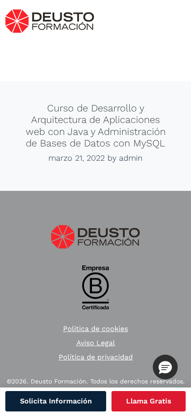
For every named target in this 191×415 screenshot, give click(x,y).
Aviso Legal (95, 343)
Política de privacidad (96, 357)
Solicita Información (56, 401)
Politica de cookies (95, 328)
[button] (165, 367)
